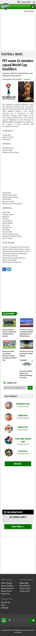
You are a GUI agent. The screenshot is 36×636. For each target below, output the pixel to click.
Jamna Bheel (23, 415)
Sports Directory (7, 588)
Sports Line (5, 594)
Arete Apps (18, 632)
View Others (17, 526)
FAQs (3, 605)
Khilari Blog (24, 583)
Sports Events (6, 591)
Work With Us (25, 586)
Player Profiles (6, 583)
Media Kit (4, 608)
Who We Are (5, 602)
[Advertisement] (18, 32)
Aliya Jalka (22, 451)
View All (17, 463)
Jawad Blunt (23, 427)
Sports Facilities (7, 586)
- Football (25, 79)
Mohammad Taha (23, 404)
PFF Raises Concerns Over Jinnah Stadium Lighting (26, 353)
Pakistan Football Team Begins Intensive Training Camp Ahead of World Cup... (9, 355)
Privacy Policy (25, 588)
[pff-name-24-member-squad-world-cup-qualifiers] (4, 269)
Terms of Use (25, 591)
